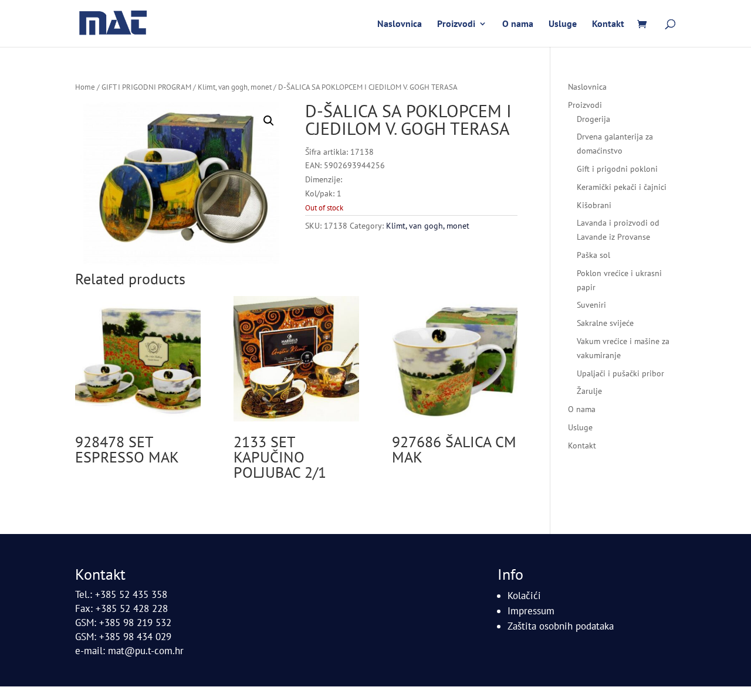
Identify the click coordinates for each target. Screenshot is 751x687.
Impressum (531, 610)
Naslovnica (399, 24)
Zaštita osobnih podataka (561, 626)
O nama (517, 24)
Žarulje (589, 391)
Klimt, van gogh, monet (235, 87)
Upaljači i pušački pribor (620, 373)
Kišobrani (594, 205)
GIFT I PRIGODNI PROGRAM (146, 87)
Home (85, 87)
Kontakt (608, 24)
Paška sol (593, 255)
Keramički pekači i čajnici (622, 187)
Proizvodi (456, 24)
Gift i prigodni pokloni (617, 169)
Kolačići (524, 595)
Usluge (563, 24)
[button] (268, 120)
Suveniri (591, 305)
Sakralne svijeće (605, 323)
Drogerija (593, 119)
